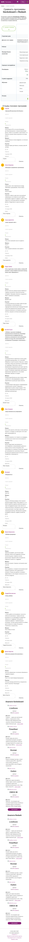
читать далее (20, 723)
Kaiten (6, 211)
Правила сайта (14, 939)
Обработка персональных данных (14, 936)
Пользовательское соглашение (14, 937)
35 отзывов (15, 754)
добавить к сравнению (8, 27)
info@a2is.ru (14, 934)
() (7, 149)
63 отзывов (15, 712)
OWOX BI (13, 792)
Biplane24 (7, 321)
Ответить (7, 151)
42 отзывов (15, 733)
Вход (23, 1)
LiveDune (13, 708)
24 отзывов (15, 796)
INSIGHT (7, 156)
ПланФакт (13, 729)
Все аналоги (15, 809)
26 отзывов (15, 775)
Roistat (13, 750)
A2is (6, 2)
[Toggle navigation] (27, 2)
